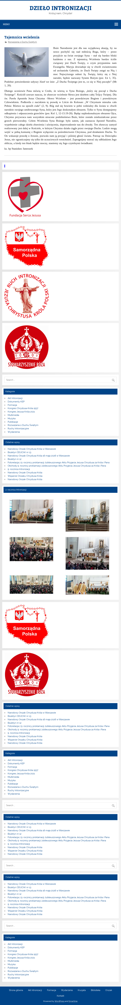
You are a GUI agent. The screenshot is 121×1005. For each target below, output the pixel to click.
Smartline (73, 1001)
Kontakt (60, 996)
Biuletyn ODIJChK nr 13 (19, 452)
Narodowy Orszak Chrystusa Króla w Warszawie (32, 449)
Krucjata (82, 990)
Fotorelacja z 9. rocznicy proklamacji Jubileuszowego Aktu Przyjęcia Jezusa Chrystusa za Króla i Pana (58, 462)
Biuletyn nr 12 (14, 459)
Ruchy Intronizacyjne (18, 428)
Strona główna (16, 990)
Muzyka (11, 418)
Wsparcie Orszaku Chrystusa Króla (25, 476)
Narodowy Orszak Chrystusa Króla (25, 472)
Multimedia (13, 415)
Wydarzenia (14, 432)
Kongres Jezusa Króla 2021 (21, 411)
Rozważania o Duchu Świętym (22, 42)
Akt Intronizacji (15, 398)
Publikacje (13, 422)
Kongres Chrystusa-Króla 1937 (23, 408)
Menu (6, 24)
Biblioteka (95, 990)
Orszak (108, 990)
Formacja (12, 405)
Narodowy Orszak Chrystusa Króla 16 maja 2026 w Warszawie (39, 455)
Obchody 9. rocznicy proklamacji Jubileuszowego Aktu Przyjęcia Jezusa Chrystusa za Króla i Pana (57, 465)
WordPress (59, 1001)
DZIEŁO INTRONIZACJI (60, 8)
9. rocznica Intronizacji (19, 469)
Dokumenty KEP (16, 401)
